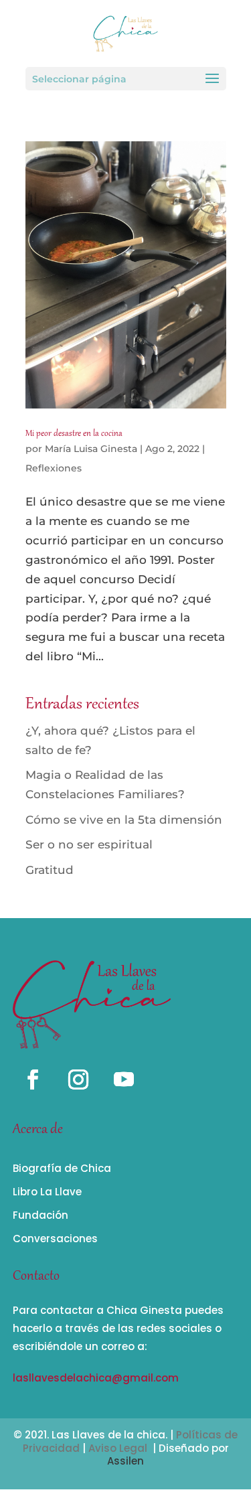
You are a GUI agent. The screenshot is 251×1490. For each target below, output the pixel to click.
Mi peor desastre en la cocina (73, 434)
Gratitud (49, 870)
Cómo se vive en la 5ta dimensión (123, 819)
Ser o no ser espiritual (89, 844)
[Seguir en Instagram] (78, 1079)
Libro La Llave (47, 1192)
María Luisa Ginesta (91, 449)
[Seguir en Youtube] (124, 1079)
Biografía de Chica (62, 1168)
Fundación (40, 1215)
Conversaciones (55, 1239)
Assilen (125, 1461)
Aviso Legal (117, 1448)
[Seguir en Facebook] (33, 1079)
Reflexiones (53, 468)
